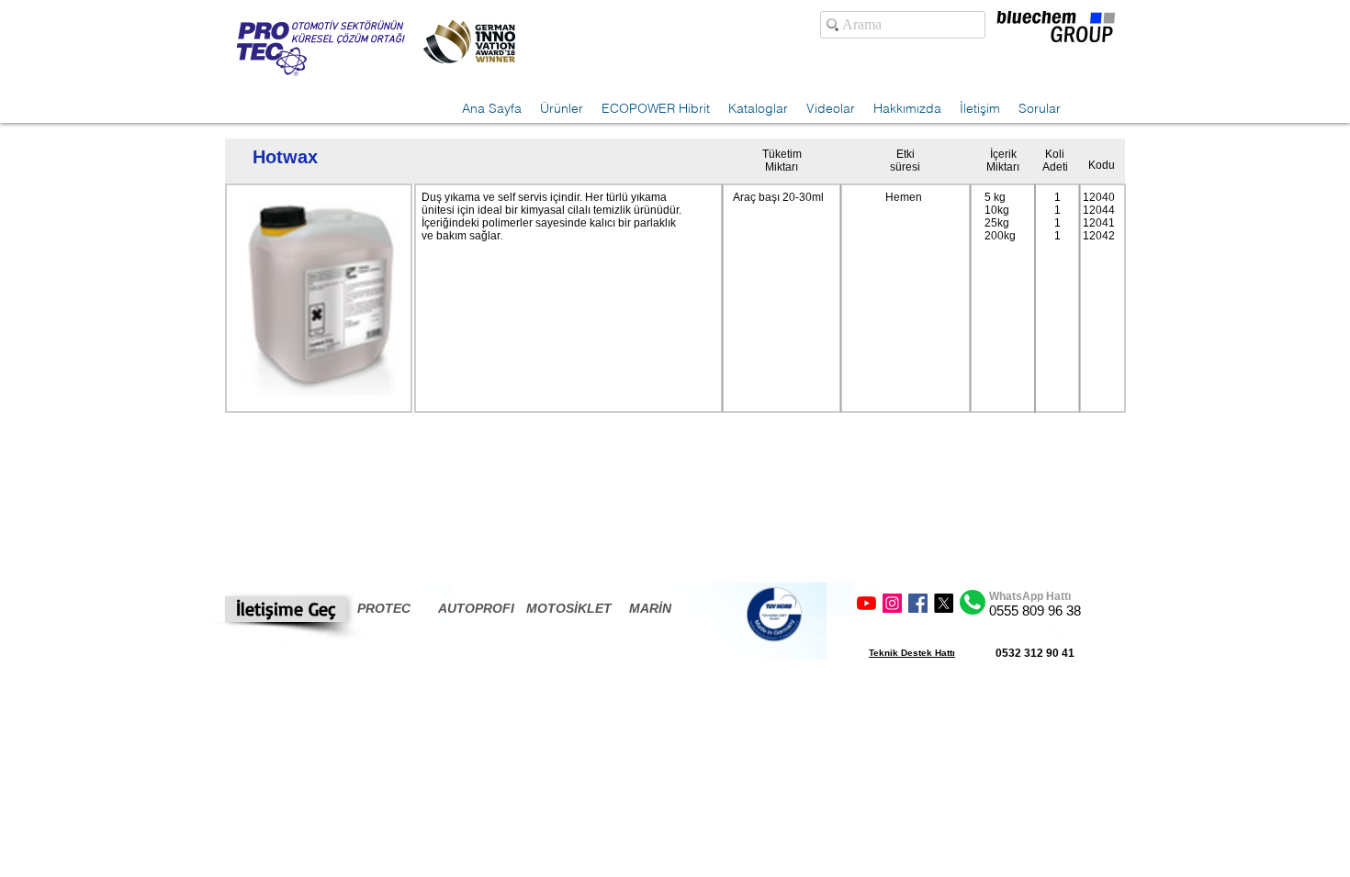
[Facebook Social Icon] (918, 603)
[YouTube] (866, 603)
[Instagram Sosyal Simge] (892, 603)
